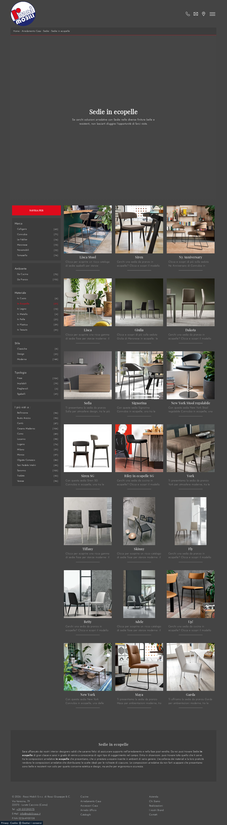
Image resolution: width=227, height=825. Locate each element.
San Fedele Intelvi (26, 465)
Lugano (21, 444)
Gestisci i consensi (32, 823)
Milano (20, 449)
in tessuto (22, 329)
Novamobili (23, 250)
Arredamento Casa (31, 31)
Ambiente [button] (21, 269)
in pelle (21, 319)
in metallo (22, 314)
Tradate (21, 475)
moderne (22, 359)
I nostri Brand (156, 810)
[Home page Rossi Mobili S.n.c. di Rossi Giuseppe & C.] (23, 14)
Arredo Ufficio (88, 810)
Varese (20, 481)
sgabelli (21, 394)
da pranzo (22, 279)
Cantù (20, 423)
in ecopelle (23, 303)
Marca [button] (18, 223)
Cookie (14, 823)
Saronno (21, 470)
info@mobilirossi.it (30, 813)
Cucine (84, 796)
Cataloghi (86, 814)
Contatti (153, 814)
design (20, 354)
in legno (21, 308)
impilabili (22, 383)
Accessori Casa (89, 805)
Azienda (153, 796)
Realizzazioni (156, 805)
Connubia (22, 234)
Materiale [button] (20, 293)
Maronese (22, 244)
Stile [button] (17, 343)
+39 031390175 (25, 809)
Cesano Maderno (26, 428)
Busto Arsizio (24, 418)
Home (16, 31)
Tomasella (22, 255)
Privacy (5, 823)
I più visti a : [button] (23, 407)
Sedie (46, 31)
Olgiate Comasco (26, 460)
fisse (19, 378)
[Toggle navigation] (212, 13)
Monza (20, 454)
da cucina (22, 274)
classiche (22, 348)
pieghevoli (22, 388)
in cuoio (21, 298)
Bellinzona (22, 412)
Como (20, 433)
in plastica (22, 324)
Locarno (21, 439)
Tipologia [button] (20, 373)
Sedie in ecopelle (60, 31)
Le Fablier (22, 239)
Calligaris (22, 229)
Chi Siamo (154, 801)
